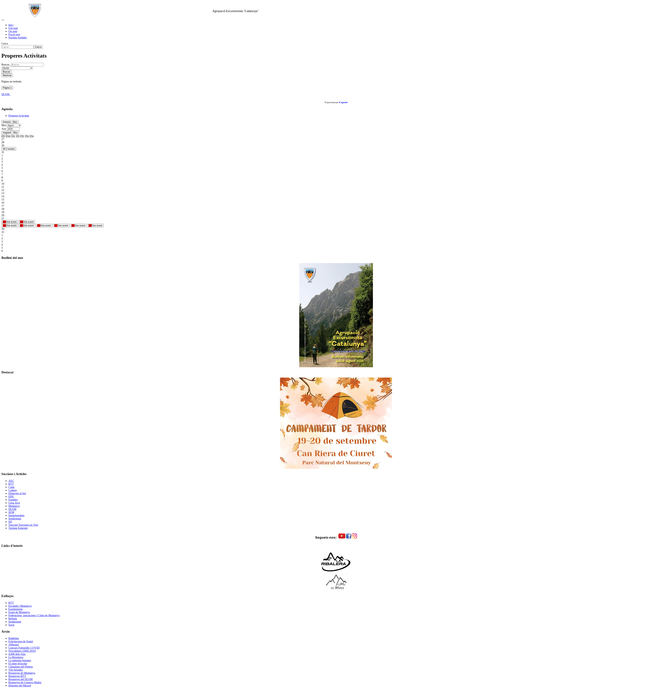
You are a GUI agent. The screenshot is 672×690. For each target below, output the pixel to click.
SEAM (6, 94)
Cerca (4, 43)
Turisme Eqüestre (18, 528)
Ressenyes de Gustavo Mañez (24, 682)
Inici (10, 24)
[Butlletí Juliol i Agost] (336, 315)
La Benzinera (15, 657)
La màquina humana (19, 660)
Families (13, 499)
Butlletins (13, 638)
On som (12, 31)
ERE (11, 496)
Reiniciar (7, 75)
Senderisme (14, 518)
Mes (3, 125)
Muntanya (14, 505)
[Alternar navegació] (2, 19)
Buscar (6, 71)
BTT (11, 483)
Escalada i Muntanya (19, 605)
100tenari (13, 644)
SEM (11, 512)
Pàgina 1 (7, 87)
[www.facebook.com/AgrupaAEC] (348, 537)
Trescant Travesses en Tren (23, 524)
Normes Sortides (17, 37)
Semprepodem (16, 515)
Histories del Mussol (19, 685)
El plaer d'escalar (17, 663)
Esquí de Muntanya (19, 612)
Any (3, 128)
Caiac (11, 487)
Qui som (13, 28)
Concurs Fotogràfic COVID (24, 647)
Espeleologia (15, 609)
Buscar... (6, 64)
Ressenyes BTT (17, 676)
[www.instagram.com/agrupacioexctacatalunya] (354, 537)
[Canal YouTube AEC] (341, 537)
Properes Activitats (18, 115)
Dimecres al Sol (17, 493)
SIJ (10, 521)
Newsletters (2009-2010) (22, 650)
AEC (11, 480)
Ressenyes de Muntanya (21, 672)
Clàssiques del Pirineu (20, 666)
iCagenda (343, 102)
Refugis (12, 618)
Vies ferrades (15, 669)
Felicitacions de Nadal (20, 641)
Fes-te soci (14, 34)
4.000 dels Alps (17, 654)
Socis (11, 624)
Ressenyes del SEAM (20, 679)
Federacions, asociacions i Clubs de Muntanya (33, 615)
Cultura (12, 490)
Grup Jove (14, 502)
